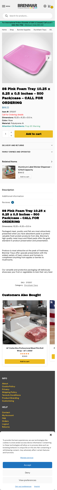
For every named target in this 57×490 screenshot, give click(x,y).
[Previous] (48, 161)
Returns (6, 427)
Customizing (8, 401)
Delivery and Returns (13, 145)
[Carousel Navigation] (49, 161)
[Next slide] (48, 58)
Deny (27, 472)
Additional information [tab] (13, 196)
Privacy (5, 389)
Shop (12, 30)
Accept (27, 465)
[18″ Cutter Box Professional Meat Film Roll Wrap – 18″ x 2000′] (25, 322)
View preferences (27, 480)
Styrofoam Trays (40, 30)
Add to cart (33, 134)
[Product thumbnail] (10, 172)
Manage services (26, 458)
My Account (8, 415)
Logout (5, 424)
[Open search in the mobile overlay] (27, 16)
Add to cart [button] (24, 361)
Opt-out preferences (23, 486)
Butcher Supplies (23, 30)
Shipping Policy (9, 392)
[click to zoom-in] (27, 58)
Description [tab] (8, 189)
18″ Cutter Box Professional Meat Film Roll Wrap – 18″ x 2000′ (24, 349)
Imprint (37, 486)
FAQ (4, 418)
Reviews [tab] (7, 202)
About (5, 383)
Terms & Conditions (11, 395)
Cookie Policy (8, 386)
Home (4, 30)
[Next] (52, 161)
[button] (50, 434)
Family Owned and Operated (16, 152)
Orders (5, 421)
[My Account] (45, 6)
